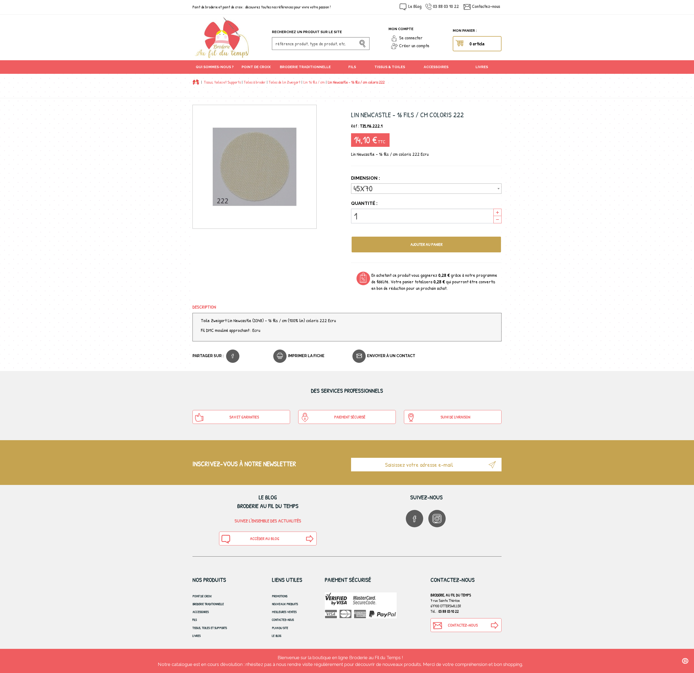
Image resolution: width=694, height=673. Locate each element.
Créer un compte (414, 45)
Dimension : (366, 178)
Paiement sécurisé (349, 417)
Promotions (279, 596)
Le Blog (415, 6)
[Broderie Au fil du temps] (230, 37)
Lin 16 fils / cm (314, 82)
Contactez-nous (486, 6)
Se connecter (411, 37)
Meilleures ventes (284, 611)
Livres (196, 635)
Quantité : (364, 203)
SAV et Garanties (244, 417)
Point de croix (202, 596)
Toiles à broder (255, 82)
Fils (194, 619)
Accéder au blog (264, 538)
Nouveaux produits (285, 604)
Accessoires (200, 611)
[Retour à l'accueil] (195, 82)
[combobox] (426, 188)
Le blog (276, 635)
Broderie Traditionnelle (208, 604)
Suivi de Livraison (455, 417)
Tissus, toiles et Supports (222, 82)
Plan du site (280, 628)
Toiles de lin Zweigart (284, 82)
